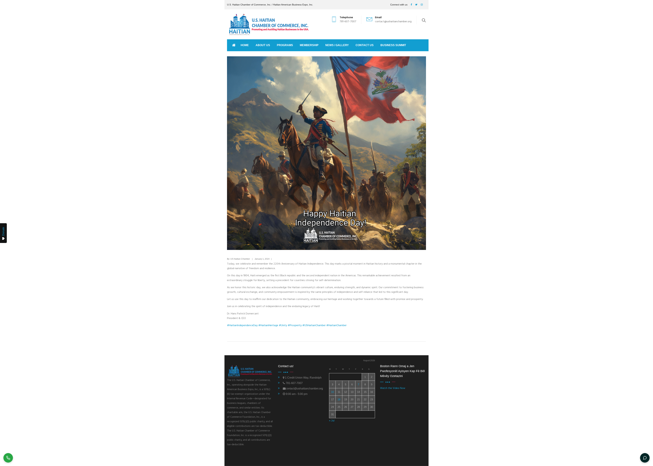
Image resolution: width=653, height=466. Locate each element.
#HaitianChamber (336, 325)
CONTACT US (365, 45)
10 (332, 391)
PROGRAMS (285, 45)
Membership (309, 45)
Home (245, 45)
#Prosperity (295, 325)
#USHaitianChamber (314, 325)
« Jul (331, 420)
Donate (3, 231)
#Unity (283, 325)
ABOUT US (263, 45)
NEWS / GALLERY (337, 45)
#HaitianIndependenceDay (242, 325)
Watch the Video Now (392, 388)
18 (339, 399)
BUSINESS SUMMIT (393, 45)
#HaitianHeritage (268, 325)
